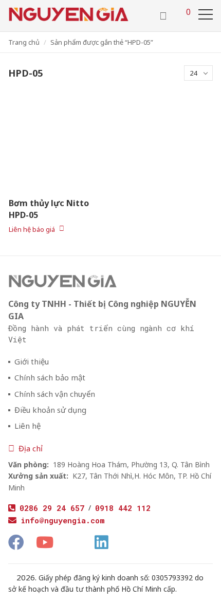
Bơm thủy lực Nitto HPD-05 (49, 208)
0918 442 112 (123, 508)
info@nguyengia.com (63, 520)
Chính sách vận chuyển (54, 394)
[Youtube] (44, 543)
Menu (205, 14)
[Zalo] (74, 541)
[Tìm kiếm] (163, 16)
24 (193, 73)
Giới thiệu (31, 362)
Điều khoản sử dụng (50, 410)
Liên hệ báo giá (32, 229)
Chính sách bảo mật (49, 377)
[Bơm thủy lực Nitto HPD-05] (55, 144)
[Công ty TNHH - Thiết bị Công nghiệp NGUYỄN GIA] (68, 14)
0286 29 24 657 (52, 508)
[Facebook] (16, 543)
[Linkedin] (101, 543)
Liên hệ (27, 426)
